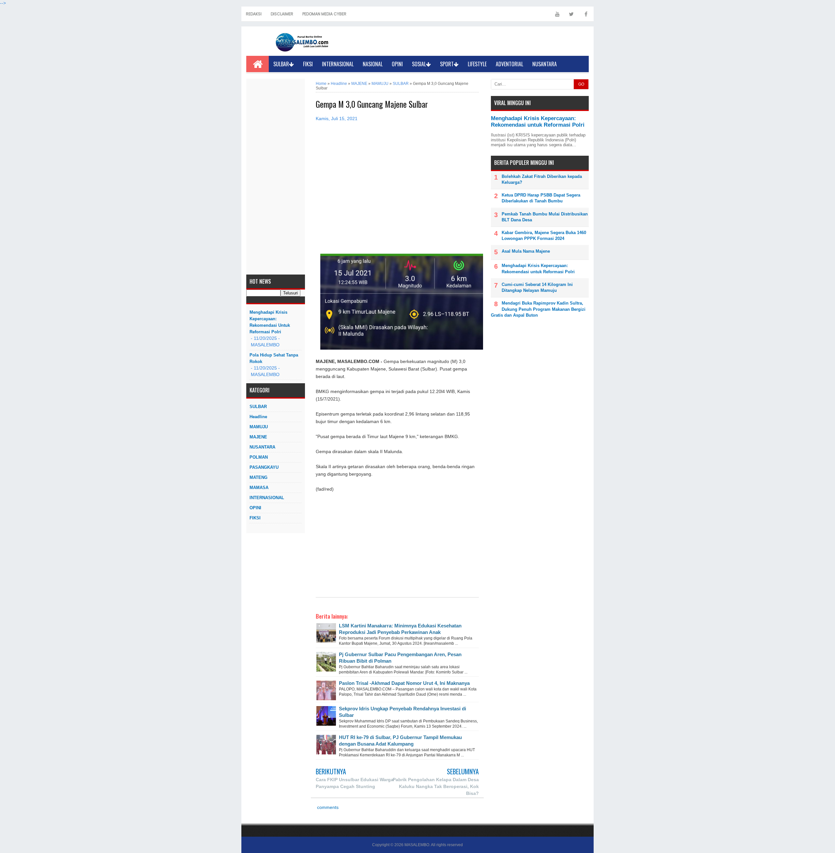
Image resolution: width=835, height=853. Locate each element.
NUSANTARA (544, 64)
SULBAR (281, 64)
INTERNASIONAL (338, 64)
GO (581, 84)
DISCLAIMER (282, 14)
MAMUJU (259, 426)
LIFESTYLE (477, 64)
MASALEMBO (416, 845)
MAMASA (259, 487)
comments (327, 807)
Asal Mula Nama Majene (526, 251)
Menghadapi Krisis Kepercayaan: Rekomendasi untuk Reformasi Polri (270, 322)
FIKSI (308, 64)
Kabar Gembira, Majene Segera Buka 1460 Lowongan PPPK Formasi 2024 (544, 235)
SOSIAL (419, 64)
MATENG (258, 477)
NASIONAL (373, 64)
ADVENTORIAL (509, 64)
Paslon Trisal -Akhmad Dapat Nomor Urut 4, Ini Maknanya (404, 683)
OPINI (397, 64)
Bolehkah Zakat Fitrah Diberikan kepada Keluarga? (542, 179)
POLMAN (259, 457)
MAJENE (258, 436)
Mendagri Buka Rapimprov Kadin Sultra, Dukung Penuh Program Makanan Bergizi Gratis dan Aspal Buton (538, 309)
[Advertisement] (275, 177)
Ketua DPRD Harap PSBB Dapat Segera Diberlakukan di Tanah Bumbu (541, 198)
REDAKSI (254, 14)
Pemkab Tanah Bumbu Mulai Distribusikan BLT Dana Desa (545, 217)
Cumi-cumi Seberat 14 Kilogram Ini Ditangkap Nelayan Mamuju (537, 287)
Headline (258, 416)
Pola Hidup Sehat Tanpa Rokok (274, 358)
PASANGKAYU (264, 467)
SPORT (447, 64)
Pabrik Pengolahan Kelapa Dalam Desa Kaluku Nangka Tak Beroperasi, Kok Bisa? (436, 786)
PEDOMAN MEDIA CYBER (324, 14)
